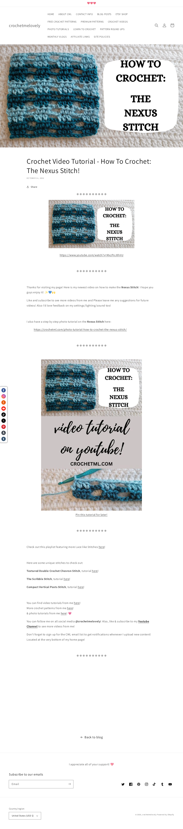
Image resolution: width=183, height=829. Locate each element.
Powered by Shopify (165, 814)
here (101, 547)
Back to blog (94, 737)
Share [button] (34, 186)
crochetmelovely (149, 814)
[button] (156, 25)
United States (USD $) (23, 815)
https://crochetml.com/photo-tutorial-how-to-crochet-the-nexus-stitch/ (80, 329)
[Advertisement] (91, 697)
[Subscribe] (69, 784)
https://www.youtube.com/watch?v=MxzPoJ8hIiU (91, 255)
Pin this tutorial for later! (92, 515)
